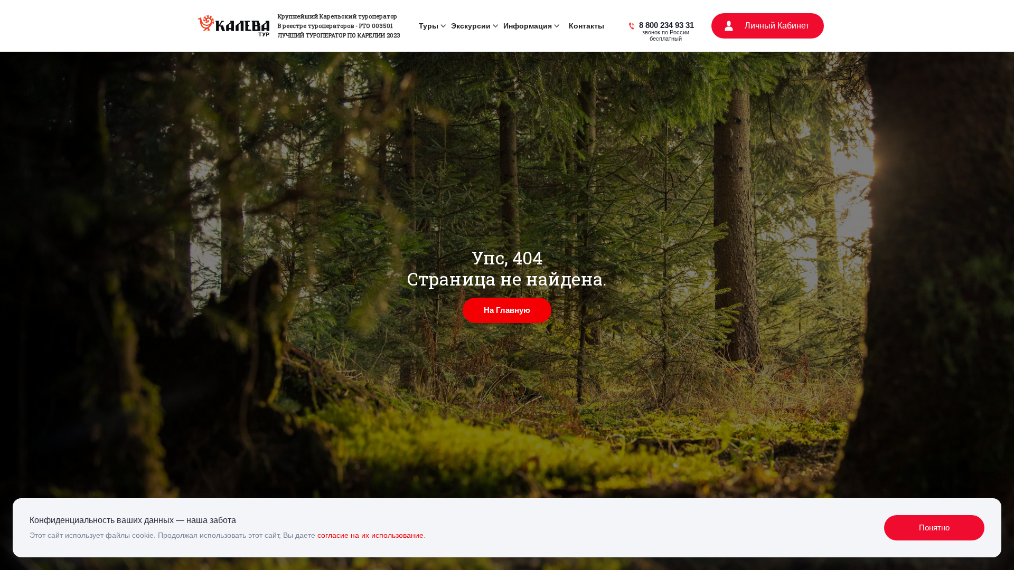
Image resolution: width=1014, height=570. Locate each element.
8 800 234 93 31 (666, 26)
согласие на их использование (370, 535)
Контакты (586, 26)
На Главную (507, 310)
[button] (431, 26)
